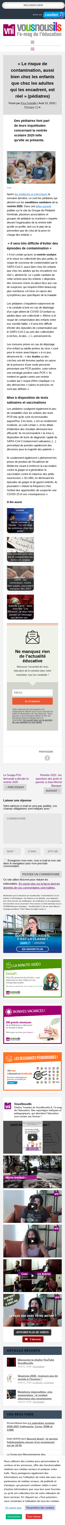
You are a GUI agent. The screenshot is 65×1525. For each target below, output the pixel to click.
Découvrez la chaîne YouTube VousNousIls (36, 1361)
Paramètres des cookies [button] (40, 1507)
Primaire (29, 107)
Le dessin (38, 1382)
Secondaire (38, 1366)
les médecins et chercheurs (31, 194)
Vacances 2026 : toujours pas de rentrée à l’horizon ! (38, 1377)
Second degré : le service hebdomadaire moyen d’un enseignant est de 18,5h (32, 1442)
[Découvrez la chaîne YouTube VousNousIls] (11, 1362)
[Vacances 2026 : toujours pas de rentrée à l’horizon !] (11, 1378)
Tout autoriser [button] (14, 1516)
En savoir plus (32, 949)
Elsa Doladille (29, 103)
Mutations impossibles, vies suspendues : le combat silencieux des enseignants (35, 1395)
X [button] (61, 1458)
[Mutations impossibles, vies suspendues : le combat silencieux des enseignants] (11, 1394)
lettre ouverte (43, 206)
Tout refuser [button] (34, 1516)
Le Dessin (49, 1382)
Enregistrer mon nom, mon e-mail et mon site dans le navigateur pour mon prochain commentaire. (32, 863)
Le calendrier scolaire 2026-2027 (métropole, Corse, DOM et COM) (31, 1426)
